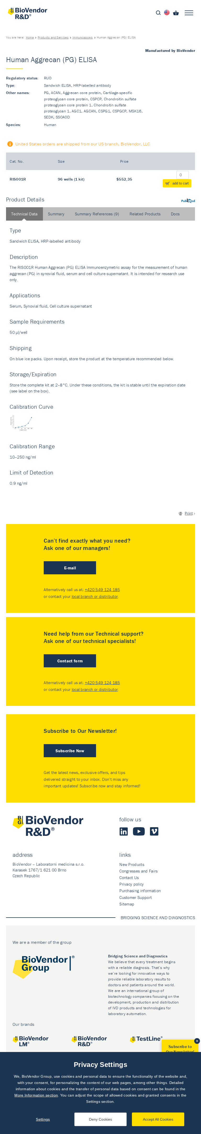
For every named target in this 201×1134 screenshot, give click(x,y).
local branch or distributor (95, 596)
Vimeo (154, 831)
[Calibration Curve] (25, 426)
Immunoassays (82, 37)
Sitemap (126, 904)
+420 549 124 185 (102, 589)
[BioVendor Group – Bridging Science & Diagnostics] (44, 968)
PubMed (188, 200)
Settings (43, 1119)
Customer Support (135, 897)
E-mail (70, 567)
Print (189, 513)
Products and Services (53, 37)
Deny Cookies (100, 1119)
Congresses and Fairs (138, 871)
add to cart (180, 183)
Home (30, 37)
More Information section (36, 1095)
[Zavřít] (197, 1041)
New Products (131, 864)
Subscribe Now (69, 750)
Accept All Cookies (158, 1119)
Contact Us (129, 877)
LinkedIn (123, 831)
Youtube (139, 831)
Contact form (70, 660)
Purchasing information (140, 890)
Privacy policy (131, 884)
